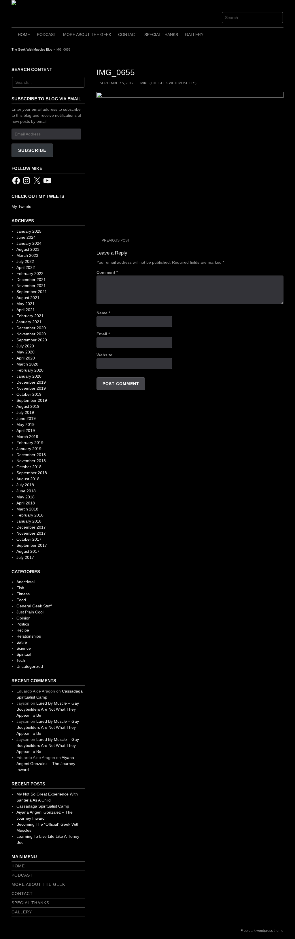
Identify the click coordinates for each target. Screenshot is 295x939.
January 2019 (28, 448)
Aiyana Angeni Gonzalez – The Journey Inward (45, 763)
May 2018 (25, 497)
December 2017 (31, 527)
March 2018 (27, 509)
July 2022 (25, 261)
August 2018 (27, 479)
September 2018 (31, 473)
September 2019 (31, 400)
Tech (20, 660)
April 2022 (25, 267)
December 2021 (31, 279)
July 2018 (25, 485)
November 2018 (31, 460)
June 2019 (26, 418)
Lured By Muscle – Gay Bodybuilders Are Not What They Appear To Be (47, 709)
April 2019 (25, 430)
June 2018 (26, 491)
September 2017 (31, 545)
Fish (20, 588)
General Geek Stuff (34, 606)
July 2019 (25, 412)
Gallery (194, 34)
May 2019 (25, 424)
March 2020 (27, 364)
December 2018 (31, 454)
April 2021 (25, 309)
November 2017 (31, 533)
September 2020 (31, 340)
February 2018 (30, 515)
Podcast (46, 34)
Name (103, 313)
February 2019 (30, 442)
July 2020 (25, 346)
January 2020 (28, 376)
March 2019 (27, 436)
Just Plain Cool (30, 612)
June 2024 (26, 237)
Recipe (22, 630)
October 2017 (28, 539)
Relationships (28, 636)
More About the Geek (87, 34)
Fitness (23, 594)
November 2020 (31, 334)
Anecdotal (25, 582)
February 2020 (30, 370)
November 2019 (31, 388)
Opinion (23, 618)
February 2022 (30, 273)
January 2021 (28, 322)
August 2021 (27, 297)
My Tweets (21, 206)
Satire (21, 642)
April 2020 (25, 358)
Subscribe (32, 150)
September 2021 (31, 291)
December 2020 (31, 328)
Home (24, 34)
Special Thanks (161, 34)
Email (103, 334)
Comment (107, 272)
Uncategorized (29, 666)
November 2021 (31, 285)
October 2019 (28, 394)
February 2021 (30, 315)
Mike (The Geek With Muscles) (168, 83)
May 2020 (25, 352)
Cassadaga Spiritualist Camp (42, 806)
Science (23, 648)
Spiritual (23, 654)
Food (21, 600)
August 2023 (27, 249)
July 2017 (25, 557)
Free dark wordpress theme (262, 931)
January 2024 (28, 243)
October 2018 (28, 466)
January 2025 (28, 231)
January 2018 (28, 521)
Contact (127, 34)
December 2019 (31, 382)
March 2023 (27, 255)
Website (104, 355)
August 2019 (27, 406)
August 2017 (27, 551)
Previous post (116, 240)
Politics (22, 624)
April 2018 (25, 503)
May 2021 (25, 303)
